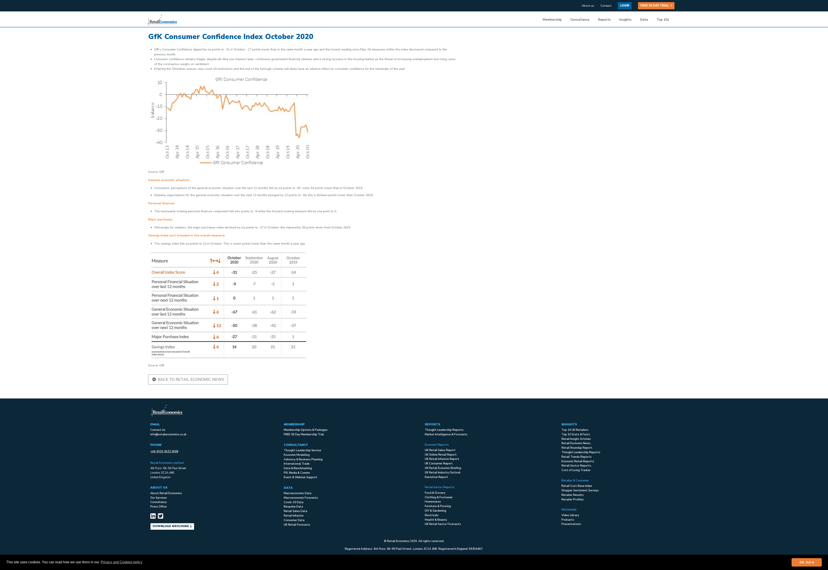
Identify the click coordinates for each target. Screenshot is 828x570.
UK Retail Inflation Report (442, 459)
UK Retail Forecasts (297, 525)
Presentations (571, 524)
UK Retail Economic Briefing (443, 468)
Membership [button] (552, 19)
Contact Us (157, 430)
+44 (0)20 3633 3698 (164, 451)
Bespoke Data (293, 507)
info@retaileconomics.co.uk (168, 434)
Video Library (570, 515)
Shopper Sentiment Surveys (580, 490)
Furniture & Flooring (438, 506)
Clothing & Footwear (439, 497)
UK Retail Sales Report (440, 450)
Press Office (158, 507)
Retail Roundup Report (576, 448)
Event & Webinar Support (300, 477)
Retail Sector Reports (576, 466)
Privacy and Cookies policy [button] (121, 562)
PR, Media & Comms (297, 473)
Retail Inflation (294, 516)
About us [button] (588, 6)
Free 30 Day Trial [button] (655, 6)
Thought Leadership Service (302, 450)
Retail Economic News (576, 443)
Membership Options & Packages (306, 430)
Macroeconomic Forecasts (301, 498)
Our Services (158, 498)
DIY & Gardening (435, 511)
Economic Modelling (297, 455)
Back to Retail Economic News (190, 379)
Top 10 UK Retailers (574, 430)
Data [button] (644, 19)
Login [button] (624, 6)
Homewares (433, 502)
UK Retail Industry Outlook (443, 473)
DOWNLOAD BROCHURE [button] (171, 526)
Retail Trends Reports (576, 457)
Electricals (432, 515)
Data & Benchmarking (298, 468)
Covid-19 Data (293, 502)
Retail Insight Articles (576, 439)
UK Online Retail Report (441, 455)
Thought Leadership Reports (444, 430)
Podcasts (567, 520)
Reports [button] (604, 19)
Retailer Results (572, 495)
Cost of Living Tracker (576, 470)
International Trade (297, 464)
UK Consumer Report (439, 463)
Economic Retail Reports (577, 461)
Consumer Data (294, 520)
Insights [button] (625, 19)
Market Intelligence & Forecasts (446, 434)
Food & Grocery (435, 493)
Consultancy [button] (580, 19)
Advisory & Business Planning (303, 459)
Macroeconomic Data (297, 493)
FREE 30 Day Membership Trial (304, 434)
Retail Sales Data (295, 511)
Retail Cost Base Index (576, 486)
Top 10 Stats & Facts (575, 434)
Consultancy (158, 502)
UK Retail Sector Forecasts (443, 524)
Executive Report (436, 477)
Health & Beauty (436, 520)
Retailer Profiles (572, 499)
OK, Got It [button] (807, 562)
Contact (606, 6)
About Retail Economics (166, 493)
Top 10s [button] (663, 19)
